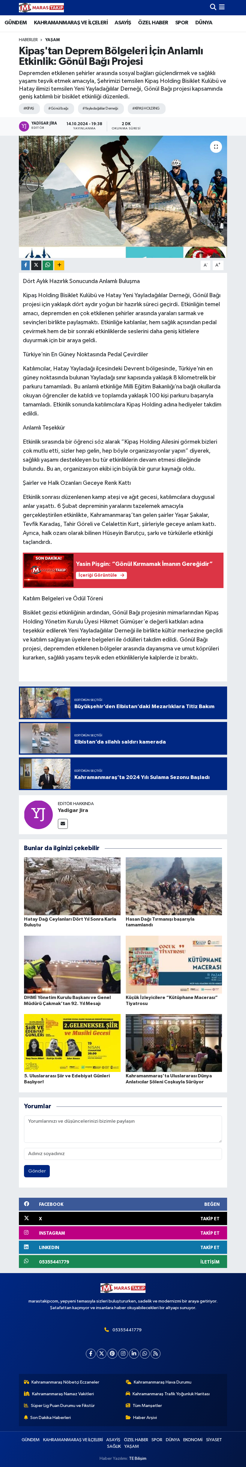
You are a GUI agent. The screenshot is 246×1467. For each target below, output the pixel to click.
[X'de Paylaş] (36, 265)
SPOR (181, 23)
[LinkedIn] (134, 1354)
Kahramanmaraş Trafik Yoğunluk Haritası (171, 1394)
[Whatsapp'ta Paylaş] (48, 265)
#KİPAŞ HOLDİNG (145, 108)
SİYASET (214, 1440)
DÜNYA (203, 23)
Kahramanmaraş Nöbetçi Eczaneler (65, 1382)
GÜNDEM (15, 23)
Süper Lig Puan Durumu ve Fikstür (63, 1405)
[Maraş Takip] (41, 7)
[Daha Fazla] (59, 265)
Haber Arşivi (145, 1417)
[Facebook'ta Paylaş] (25, 265)
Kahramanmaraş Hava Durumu (162, 1382)
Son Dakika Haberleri (50, 1417)
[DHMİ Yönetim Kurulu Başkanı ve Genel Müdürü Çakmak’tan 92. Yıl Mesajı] (72, 964)
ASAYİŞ (123, 23)
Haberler (28, 40)
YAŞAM (52, 40)
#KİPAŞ (28, 108)
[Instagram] (123, 1354)
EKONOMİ (192, 1440)
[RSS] (155, 1354)
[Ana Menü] (222, 7)
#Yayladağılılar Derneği (100, 108)
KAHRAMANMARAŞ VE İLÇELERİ (71, 23)
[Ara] (213, 7)
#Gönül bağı (58, 108)
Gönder (37, 1171)
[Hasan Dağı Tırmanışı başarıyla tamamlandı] (174, 886)
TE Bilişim (137, 1458)
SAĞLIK (114, 1446)
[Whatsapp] (145, 1354)
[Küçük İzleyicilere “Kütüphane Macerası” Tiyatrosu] (174, 964)
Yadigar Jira (73, 810)
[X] (101, 1354)
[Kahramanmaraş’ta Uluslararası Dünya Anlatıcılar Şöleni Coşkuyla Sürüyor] (174, 1043)
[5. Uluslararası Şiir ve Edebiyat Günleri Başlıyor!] (72, 1043)
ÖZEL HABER (153, 23)
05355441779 (127, 1330)
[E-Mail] (63, 824)
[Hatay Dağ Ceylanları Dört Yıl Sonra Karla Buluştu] (72, 886)
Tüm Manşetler (147, 1405)
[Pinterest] (112, 1354)
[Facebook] (91, 1354)
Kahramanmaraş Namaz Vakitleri (63, 1394)
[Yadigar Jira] (38, 814)
